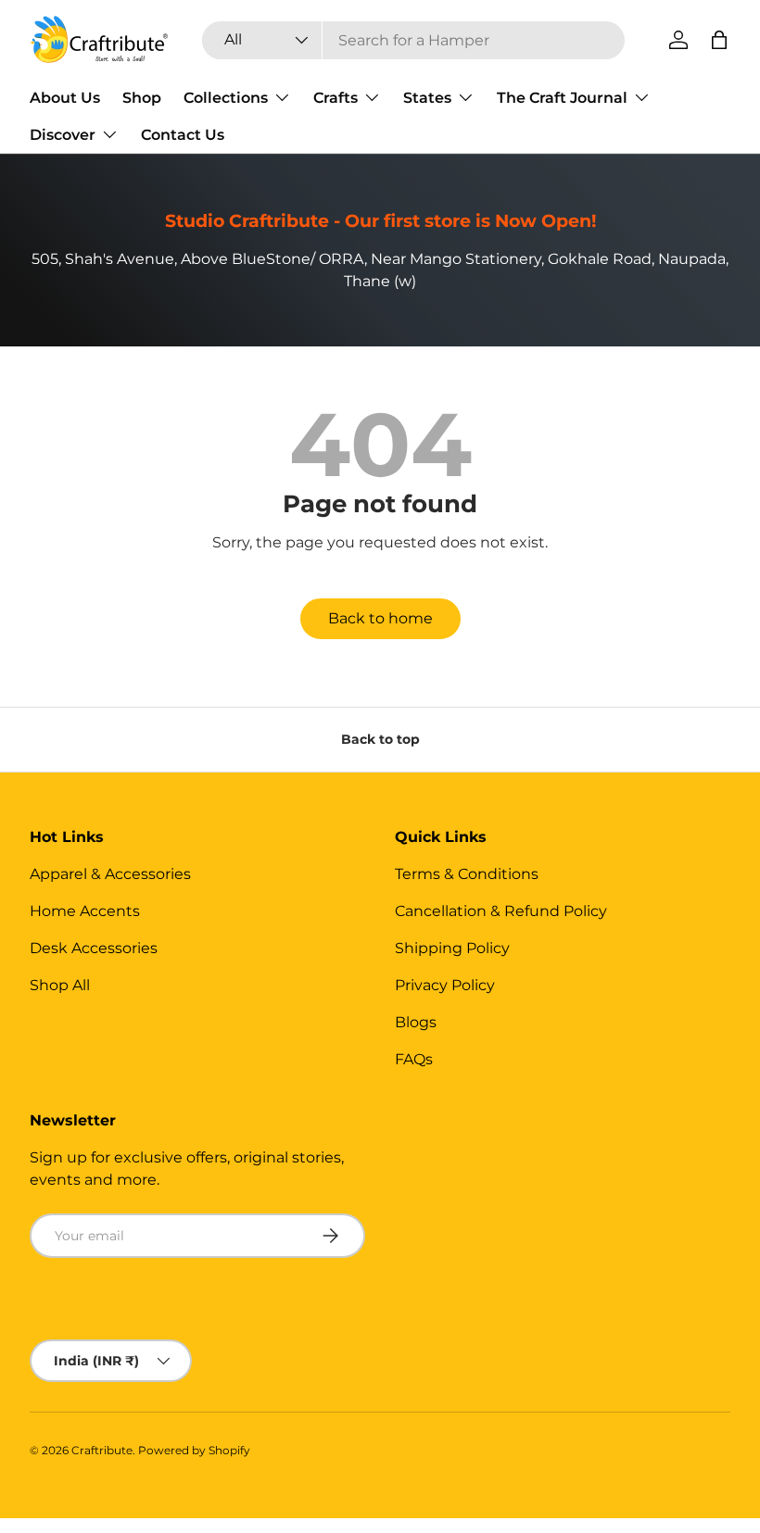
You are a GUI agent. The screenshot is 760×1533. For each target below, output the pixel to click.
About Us (65, 98)
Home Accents (85, 911)
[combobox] (414, 40)
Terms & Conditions (466, 874)
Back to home (380, 618)
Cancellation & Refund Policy (501, 911)
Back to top (380, 739)
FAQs (414, 1059)
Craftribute (102, 1450)
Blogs (416, 1022)
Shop (141, 98)
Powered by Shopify (194, 1450)
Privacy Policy (445, 985)
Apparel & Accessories (110, 874)
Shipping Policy (452, 948)
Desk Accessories (94, 948)
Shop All (60, 985)
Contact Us (182, 135)
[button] (719, 39)
